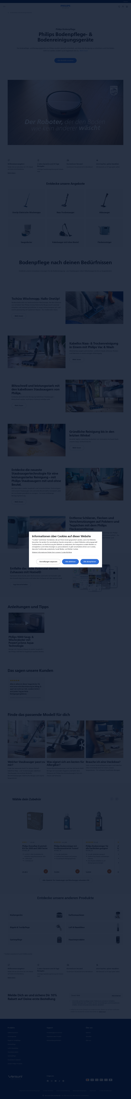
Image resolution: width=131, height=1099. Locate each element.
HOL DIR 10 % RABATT (40, 567)
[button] (111, 514)
